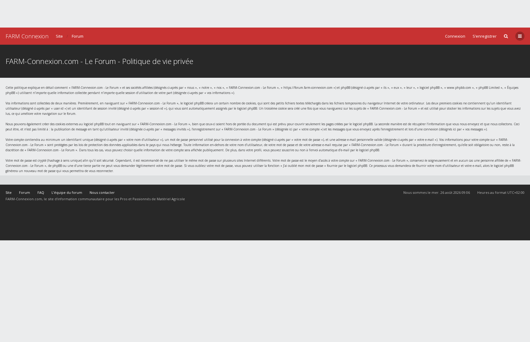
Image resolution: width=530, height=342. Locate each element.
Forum (77, 36)
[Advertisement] (265, 14)
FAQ (40, 192)
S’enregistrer (485, 36)
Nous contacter (102, 192)
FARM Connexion (27, 36)
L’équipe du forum (67, 192)
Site (59, 36)
